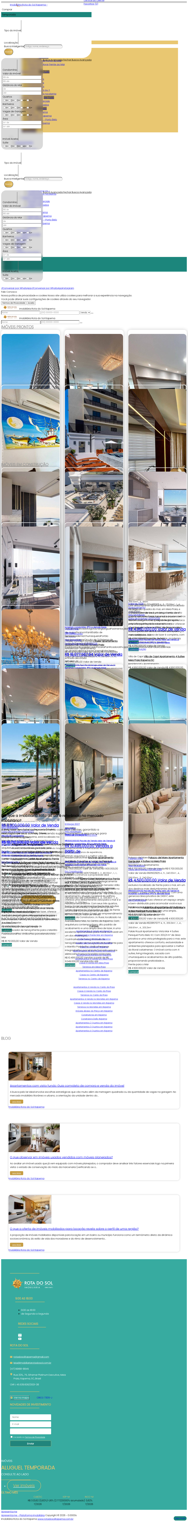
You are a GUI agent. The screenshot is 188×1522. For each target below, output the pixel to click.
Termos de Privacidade (13, 303)
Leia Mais (16, 1101)
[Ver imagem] (30, 1079)
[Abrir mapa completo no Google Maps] (31, 1398)
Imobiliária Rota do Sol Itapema (26, 1107)
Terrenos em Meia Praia (94, 967)
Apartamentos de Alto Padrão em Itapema (94, 951)
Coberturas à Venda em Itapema (94, 939)
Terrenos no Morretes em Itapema (94, 1007)
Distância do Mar (12, 85)
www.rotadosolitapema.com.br (55, 1519)
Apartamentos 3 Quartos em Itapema (94, 1026)
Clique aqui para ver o (19, 1398)
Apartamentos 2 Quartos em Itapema (94, 1022)
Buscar (8, 51)
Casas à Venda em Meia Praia (94, 963)
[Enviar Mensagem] (81, 322)
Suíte (5, 142)
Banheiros (8, 104)
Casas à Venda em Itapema (94, 947)
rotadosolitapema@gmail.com (31, 1356)
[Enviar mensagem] (92, 313)
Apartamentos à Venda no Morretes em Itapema (94, 999)
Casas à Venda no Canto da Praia (94, 991)
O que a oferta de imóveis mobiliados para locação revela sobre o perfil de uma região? (74, 1229)
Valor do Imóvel (12, 73)
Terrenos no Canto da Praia (94, 995)
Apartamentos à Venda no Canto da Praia (94, 987)
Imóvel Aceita (10, 139)
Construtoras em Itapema (94, 1015)
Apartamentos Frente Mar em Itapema (94, 935)
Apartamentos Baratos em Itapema (94, 955)
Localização (11, 42)
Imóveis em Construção (24, 464)
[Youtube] (32, 1339)
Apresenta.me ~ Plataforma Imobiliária (23, 1515)
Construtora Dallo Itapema (94, 1019)
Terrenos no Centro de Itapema (94, 978)
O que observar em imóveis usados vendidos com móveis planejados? (61, 1157)
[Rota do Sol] (32, 1335)
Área (5, 118)
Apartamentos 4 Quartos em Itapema (94, 1030)
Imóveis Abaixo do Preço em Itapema (94, 1011)
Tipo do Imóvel (12, 30)
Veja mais (180, 1518)
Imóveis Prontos (17, 327)
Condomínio (10, 70)
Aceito (31, 303)
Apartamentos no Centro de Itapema (94, 970)
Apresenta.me (9, 1511)
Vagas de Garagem (14, 111)
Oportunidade (15, 602)
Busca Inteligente (14, 46)
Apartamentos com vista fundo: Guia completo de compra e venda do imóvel (67, 1086)
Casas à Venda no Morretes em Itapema (94, 1003)
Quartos (7, 96)
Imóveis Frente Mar (19, 661)
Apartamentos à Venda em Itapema (94, 931)
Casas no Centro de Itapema (94, 974)
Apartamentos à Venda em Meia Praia (94, 959)
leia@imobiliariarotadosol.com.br (32, 1363)
